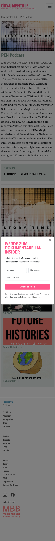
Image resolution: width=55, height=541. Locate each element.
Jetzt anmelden (27, 286)
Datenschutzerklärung (28, 297)
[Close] (50, 240)
